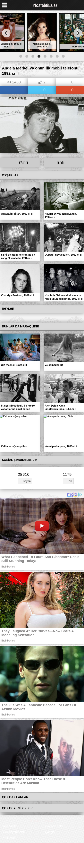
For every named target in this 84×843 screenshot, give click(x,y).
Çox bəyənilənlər (13, 832)
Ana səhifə (9, 826)
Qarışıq (50, 832)
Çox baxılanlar (54, 826)
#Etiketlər (9, 837)
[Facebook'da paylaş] (14, 90)
